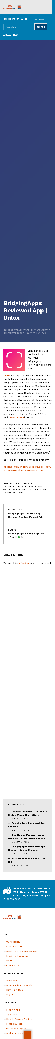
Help (15, 34)
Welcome (11, 980)
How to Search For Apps (20, 1019)
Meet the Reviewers (17, 955)
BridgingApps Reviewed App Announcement (28, 330)
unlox (23, 492)
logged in (23, 563)
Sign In (7, 34)
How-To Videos (14, 989)
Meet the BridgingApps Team (22, 951)
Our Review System (17, 1028)
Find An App (13, 1009)
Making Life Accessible (19, 985)
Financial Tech (14, 1023)
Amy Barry (35, 333)
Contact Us (12, 965)
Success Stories (15, 946)
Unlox (6, 375)
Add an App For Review (19, 1033)
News (9, 960)
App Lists (11, 1014)
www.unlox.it (16, 417)
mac (16, 492)
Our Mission (13, 941)
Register (10, 994)
